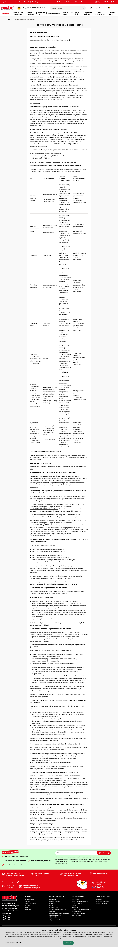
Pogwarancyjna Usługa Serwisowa (59, 914)
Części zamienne (6, 2)
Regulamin (52, 903)
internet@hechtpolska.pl (38, 146)
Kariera (27, 907)
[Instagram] (9, 917)
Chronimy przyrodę (101, 903)
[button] (35, 896)
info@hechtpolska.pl (54, 154)
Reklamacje (75, 899)
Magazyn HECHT (102, 2)
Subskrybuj (105, 853)
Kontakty (28, 901)
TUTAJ (86, 934)
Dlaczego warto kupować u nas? (58, 909)
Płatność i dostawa (54, 901)
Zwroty (51, 905)
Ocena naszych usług (78, 913)
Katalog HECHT (76, 915)
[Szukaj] (83, 8)
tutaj (20, 942)
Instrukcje (75, 907)
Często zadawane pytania (80, 901)
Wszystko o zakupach (22, 2)
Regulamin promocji (55, 916)
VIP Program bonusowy (102, 901)
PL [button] (114, 2)
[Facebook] (4, 917)
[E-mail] (20, 886)
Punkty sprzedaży (37, 2)
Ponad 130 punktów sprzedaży (102, 883)
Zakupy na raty (53, 907)
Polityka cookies (53, 918)
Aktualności (28, 905)
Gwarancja (52, 911)
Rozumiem (68, 943)
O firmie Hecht (29, 899)
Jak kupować (52, 899)
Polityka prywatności (55, 920)
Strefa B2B (28, 909)
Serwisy (74, 905)
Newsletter (99, 899)
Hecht (10, 19)
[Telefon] (3, 886)
